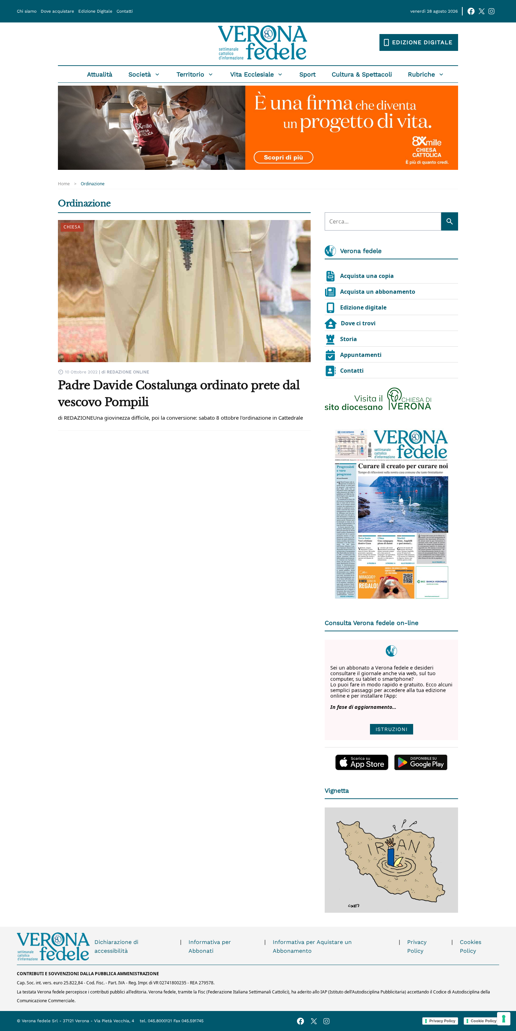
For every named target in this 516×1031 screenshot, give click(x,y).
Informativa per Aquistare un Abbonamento (312, 946)
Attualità (99, 74)
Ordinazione (93, 184)
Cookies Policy (470, 946)
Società (139, 74)
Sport (307, 74)
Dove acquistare (57, 11)
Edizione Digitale (95, 11)
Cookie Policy (483, 1020)
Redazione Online (128, 372)
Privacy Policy (416, 946)
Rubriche (421, 74)
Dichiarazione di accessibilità (116, 946)
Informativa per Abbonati (209, 946)
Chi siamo (27, 11)
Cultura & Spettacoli (362, 74)
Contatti (125, 11)
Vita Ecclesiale (252, 74)
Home (64, 184)
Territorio (190, 74)
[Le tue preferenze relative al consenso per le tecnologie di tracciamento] (503, 1018)
